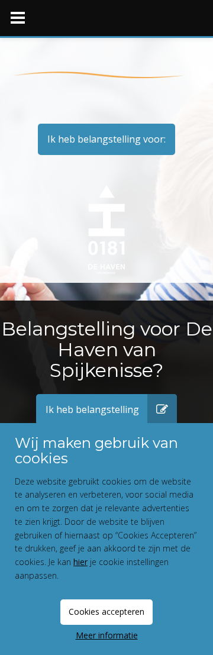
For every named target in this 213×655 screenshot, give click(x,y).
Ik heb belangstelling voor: (106, 139)
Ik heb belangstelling (92, 409)
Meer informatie (107, 635)
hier (80, 561)
